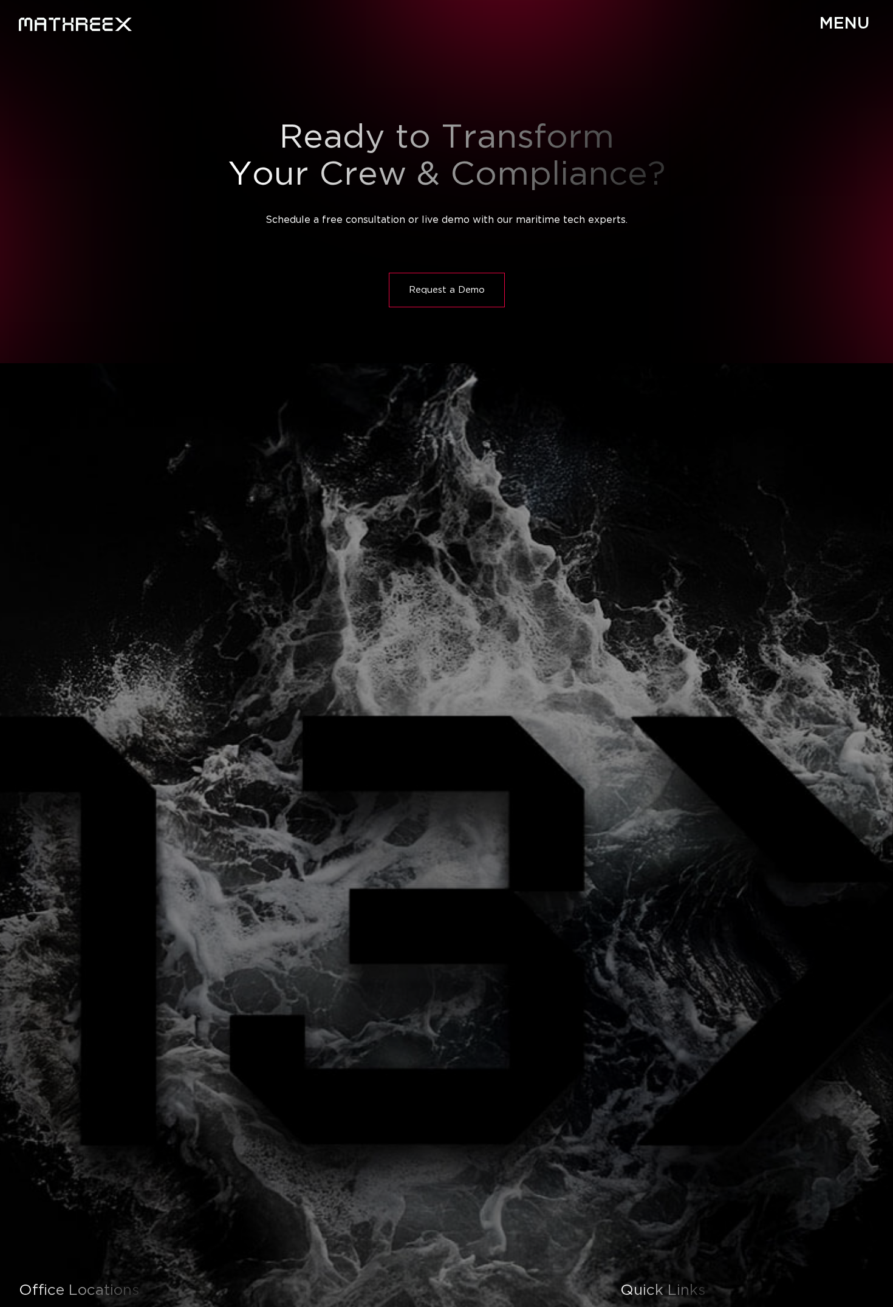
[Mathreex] (75, 24)
